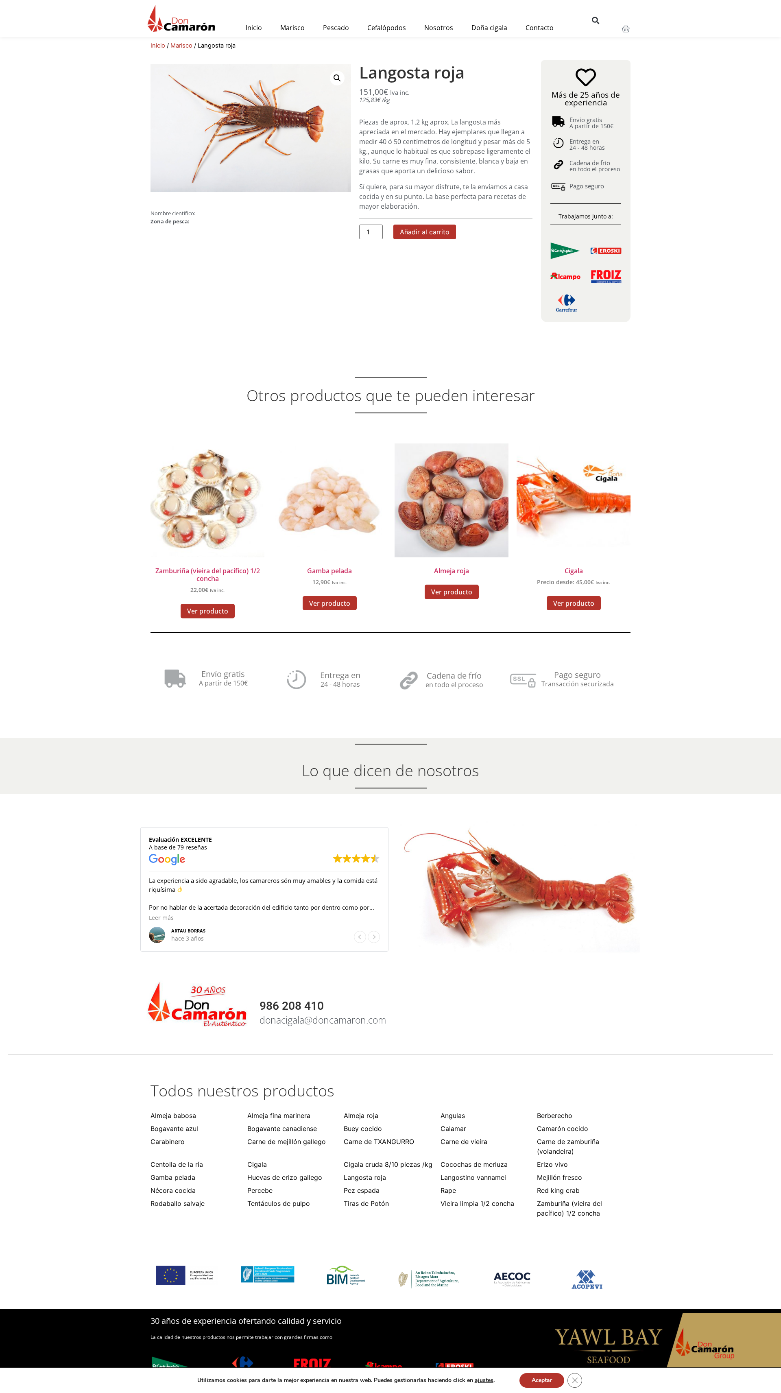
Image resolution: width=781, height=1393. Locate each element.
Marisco (292, 27)
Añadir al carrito (424, 232)
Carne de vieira (464, 1142)
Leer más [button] (161, 917)
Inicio (254, 27)
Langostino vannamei (473, 1177)
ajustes (484, 1380)
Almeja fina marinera (278, 1115)
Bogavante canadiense (282, 1128)
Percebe (260, 1190)
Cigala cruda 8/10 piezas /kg (388, 1164)
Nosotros (438, 27)
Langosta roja (365, 1177)
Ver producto (207, 611)
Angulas (453, 1115)
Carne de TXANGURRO (379, 1142)
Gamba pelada (173, 1177)
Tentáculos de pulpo (278, 1203)
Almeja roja (361, 1115)
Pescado (336, 27)
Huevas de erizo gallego (284, 1177)
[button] (595, 20)
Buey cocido (363, 1128)
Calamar (453, 1128)
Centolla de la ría (177, 1164)
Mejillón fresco (559, 1177)
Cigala (257, 1164)
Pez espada (362, 1190)
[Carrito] (626, 29)
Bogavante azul (174, 1128)
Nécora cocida (173, 1190)
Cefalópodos (386, 27)
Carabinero (168, 1142)
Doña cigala (489, 27)
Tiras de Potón (366, 1203)
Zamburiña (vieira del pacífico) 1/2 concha (569, 1208)
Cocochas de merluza (474, 1164)
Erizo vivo (552, 1164)
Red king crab (558, 1190)
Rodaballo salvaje (178, 1203)
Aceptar (542, 1380)
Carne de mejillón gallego (286, 1142)
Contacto (540, 27)
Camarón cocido (562, 1128)
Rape (448, 1190)
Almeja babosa (173, 1115)
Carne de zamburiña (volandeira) (568, 1146)
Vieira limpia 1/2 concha (477, 1203)
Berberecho (554, 1115)
